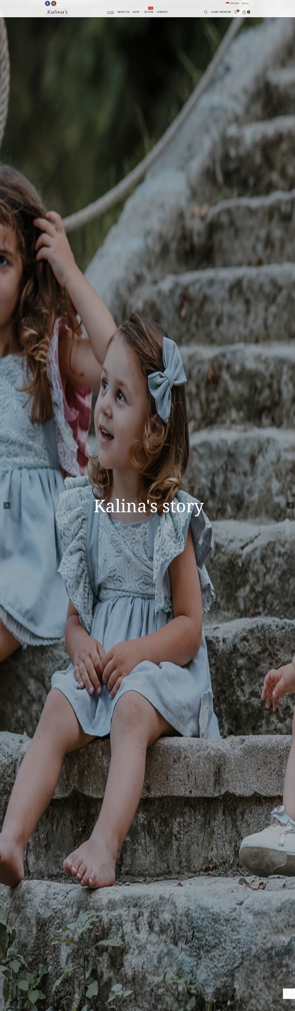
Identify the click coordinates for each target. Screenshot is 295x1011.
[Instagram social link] (53, 3)
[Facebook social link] (47, 3)
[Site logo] (58, 11)
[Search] (206, 12)
